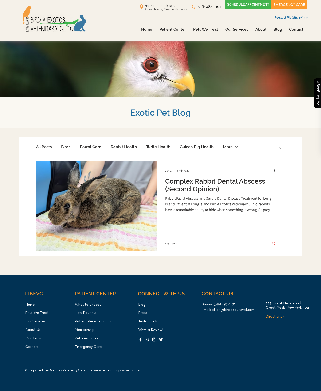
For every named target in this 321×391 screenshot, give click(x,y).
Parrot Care (90, 146)
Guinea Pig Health (197, 146)
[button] (172, 29)
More (228, 146)
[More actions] (276, 170)
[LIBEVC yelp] (147, 339)
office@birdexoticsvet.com (233, 310)
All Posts (44, 146)
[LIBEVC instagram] (154, 339)
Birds (65, 146)
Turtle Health (158, 146)
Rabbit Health (124, 146)
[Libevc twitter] (161, 339)
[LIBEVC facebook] (140, 339)
